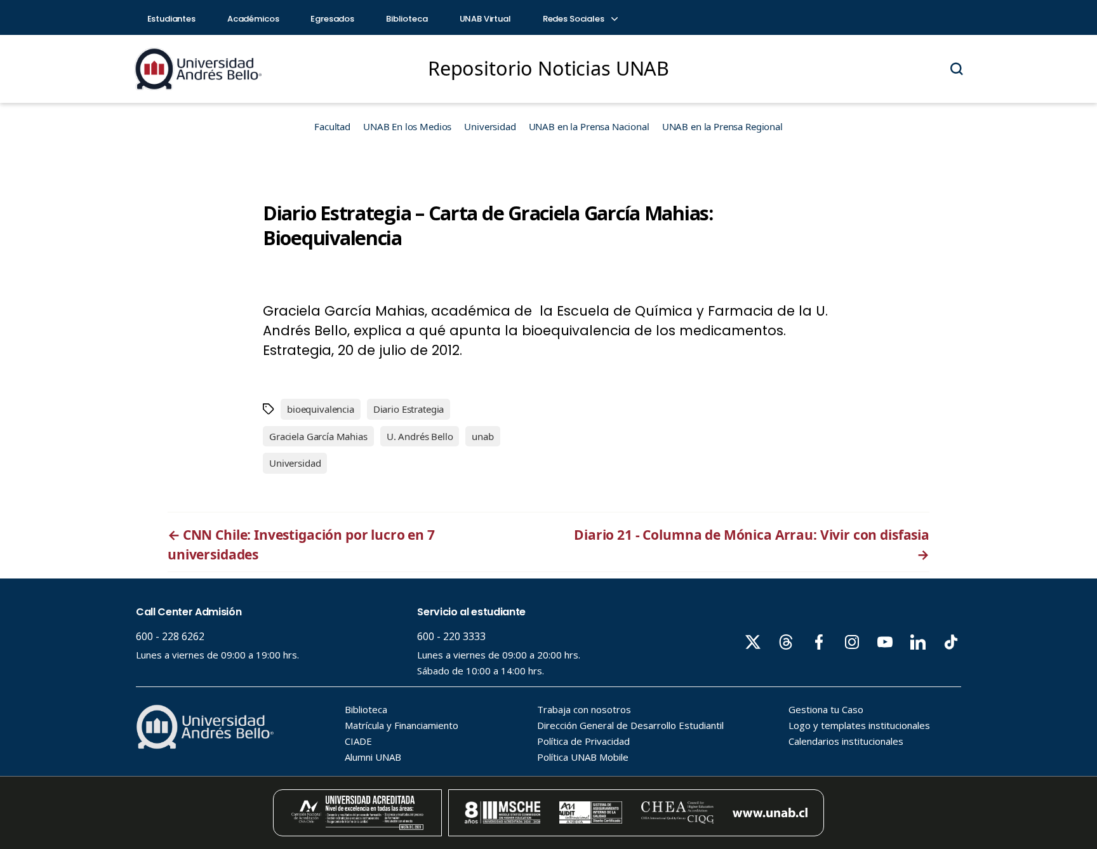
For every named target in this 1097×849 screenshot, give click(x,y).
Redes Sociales (574, 19)
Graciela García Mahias (318, 436)
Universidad (489, 126)
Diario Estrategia (408, 409)
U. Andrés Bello (420, 436)
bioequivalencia (320, 409)
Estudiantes (171, 19)
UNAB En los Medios (407, 126)
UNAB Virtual (485, 19)
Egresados (332, 19)
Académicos (253, 19)
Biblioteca (407, 19)
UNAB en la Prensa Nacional (589, 126)
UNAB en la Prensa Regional (722, 126)
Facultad (332, 126)
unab (482, 436)
